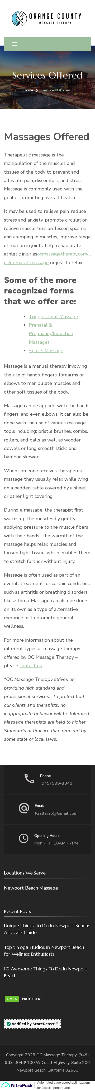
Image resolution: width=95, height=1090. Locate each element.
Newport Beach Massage (31, 888)
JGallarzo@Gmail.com (56, 813)
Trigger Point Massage (53, 316)
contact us (31, 665)
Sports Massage (46, 350)
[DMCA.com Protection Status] (24, 999)
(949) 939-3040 (56, 783)
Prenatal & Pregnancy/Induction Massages (51, 333)
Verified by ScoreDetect (33, 1023)
